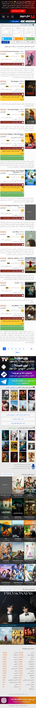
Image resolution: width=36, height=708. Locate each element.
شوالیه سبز (21, 111)
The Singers (17, 81)
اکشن (22, 143)
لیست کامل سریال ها (18, 419)
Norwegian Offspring (14, 206)
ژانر (22, 21)
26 (31, 349)
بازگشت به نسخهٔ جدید (18, 11)
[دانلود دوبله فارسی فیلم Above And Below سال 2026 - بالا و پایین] (22, 446)
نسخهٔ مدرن (32, 7)
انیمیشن (19, 143)
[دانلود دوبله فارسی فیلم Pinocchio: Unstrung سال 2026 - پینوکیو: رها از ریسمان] (14, 457)
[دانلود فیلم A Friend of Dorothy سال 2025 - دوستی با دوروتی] (30, 58)
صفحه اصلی (30, 21)
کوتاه (17, 59)
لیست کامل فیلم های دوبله (18, 423)
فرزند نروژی (21, 207)
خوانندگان (21, 83)
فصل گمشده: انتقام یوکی (17, 138)
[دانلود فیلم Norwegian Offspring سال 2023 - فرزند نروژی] (30, 212)
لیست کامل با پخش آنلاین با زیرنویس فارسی (18, 415)
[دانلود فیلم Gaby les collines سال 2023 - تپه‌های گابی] (30, 265)
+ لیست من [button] (3, 54)
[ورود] (8, 17)
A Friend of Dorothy (15, 52)
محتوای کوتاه (15, 21)
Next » (18, 352)
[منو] (3, 17)
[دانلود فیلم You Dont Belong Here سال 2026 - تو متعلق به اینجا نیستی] (5, 395)
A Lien (19, 283)
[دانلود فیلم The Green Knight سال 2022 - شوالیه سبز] (30, 116)
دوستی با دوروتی (19, 53)
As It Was (18, 232)
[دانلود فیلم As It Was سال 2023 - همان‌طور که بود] (30, 239)
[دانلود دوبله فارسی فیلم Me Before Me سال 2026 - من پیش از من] (5, 457)
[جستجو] (12, 17)
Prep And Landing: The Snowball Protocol (13, 171)
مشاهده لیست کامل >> (7, 474)
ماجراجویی (21, 180)
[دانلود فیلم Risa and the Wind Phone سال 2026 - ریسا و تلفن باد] (22, 406)
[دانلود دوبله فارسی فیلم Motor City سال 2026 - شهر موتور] (14, 446)
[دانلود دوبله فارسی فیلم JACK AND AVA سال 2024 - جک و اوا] (31, 446)
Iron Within (18, 306)
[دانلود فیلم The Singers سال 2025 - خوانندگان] (30, 88)
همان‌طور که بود (20, 234)
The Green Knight (15, 110)
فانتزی (22, 117)
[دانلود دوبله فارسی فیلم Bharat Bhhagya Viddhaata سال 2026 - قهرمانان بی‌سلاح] (22, 457)
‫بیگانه (22, 285)
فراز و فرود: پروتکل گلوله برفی (16, 174)
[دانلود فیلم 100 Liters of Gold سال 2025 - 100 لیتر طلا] (14, 395)
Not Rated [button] (3, 51)
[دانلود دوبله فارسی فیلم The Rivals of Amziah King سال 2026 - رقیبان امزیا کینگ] (31, 457)
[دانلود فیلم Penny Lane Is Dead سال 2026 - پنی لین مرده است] (22, 395)
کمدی (22, 59)
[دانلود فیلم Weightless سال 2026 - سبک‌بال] (5, 406)
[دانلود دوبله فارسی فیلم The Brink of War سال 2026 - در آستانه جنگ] (5, 446)
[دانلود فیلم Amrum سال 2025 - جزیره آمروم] (14, 406)
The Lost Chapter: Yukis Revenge (13, 135)
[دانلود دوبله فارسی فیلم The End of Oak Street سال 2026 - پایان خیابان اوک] (31, 406)
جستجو (5, 42)
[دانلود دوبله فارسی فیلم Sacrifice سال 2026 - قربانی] (14, 435)
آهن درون (21, 308)
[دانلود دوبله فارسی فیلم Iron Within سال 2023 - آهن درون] (30, 312)
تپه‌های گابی (21, 260)
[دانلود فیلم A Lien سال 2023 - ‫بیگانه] (30, 290)
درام (20, 59)
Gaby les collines (16, 258)
